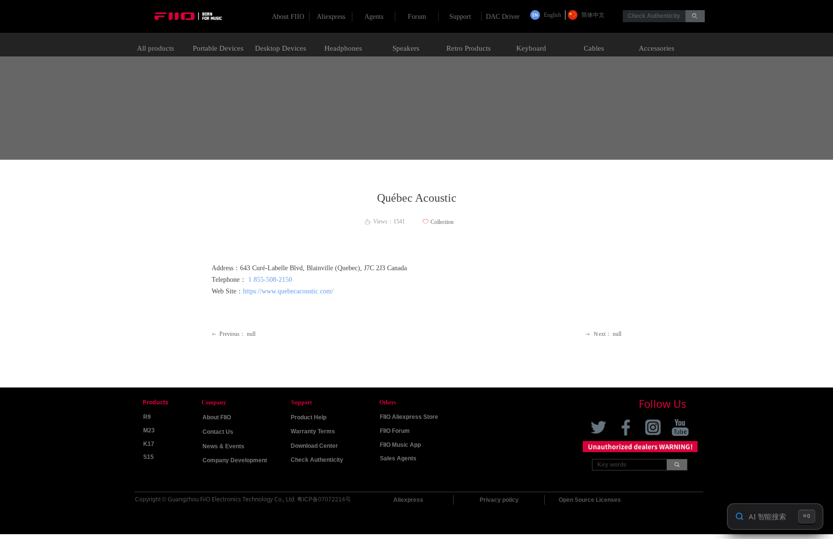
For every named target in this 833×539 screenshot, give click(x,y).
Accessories (656, 48)
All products (155, 48)
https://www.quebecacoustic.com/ (288, 291)
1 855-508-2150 (270, 279)
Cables (594, 48)
